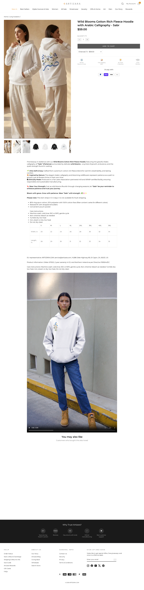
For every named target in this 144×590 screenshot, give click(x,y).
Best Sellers (24, 9)
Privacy (61, 559)
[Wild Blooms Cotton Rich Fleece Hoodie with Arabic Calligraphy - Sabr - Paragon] (11, 513)
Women (55, 9)
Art (104, 9)
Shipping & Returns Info (12, 559)
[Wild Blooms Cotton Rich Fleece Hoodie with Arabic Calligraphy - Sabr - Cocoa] (8, 513)
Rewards (128, 9)
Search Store (36, 565)
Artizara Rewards (9, 565)
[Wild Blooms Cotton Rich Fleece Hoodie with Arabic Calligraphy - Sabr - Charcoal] (13, 513)
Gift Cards (7, 568)
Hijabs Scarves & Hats (40, 9)
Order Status (8, 553)
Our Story (119, 9)
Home (6, 16)
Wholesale (35, 562)
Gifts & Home (95, 9)
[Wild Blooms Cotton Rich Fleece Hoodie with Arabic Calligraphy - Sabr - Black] (24, 513)
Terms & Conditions (66, 562)
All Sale (64, 9)
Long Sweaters (14, 16)
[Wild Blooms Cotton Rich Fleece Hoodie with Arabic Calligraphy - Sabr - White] (6, 513)
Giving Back (36, 559)
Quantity (82, 36)
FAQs (6, 571)
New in (14, 9)
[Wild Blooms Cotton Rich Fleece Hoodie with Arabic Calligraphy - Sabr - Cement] (32, 513)
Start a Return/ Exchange (12, 556)
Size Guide (7, 562)
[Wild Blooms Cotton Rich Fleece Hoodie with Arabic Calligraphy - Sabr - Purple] (19, 513)
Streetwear (74, 9)
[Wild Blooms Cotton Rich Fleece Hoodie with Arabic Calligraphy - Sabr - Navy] (16, 513)
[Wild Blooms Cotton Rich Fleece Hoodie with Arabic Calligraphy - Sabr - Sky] (35, 513)
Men (110, 9)
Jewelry (84, 9)
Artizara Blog (36, 556)
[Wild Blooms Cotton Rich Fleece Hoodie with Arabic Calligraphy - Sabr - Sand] (21, 513)
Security (62, 556)
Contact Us (63, 553)
